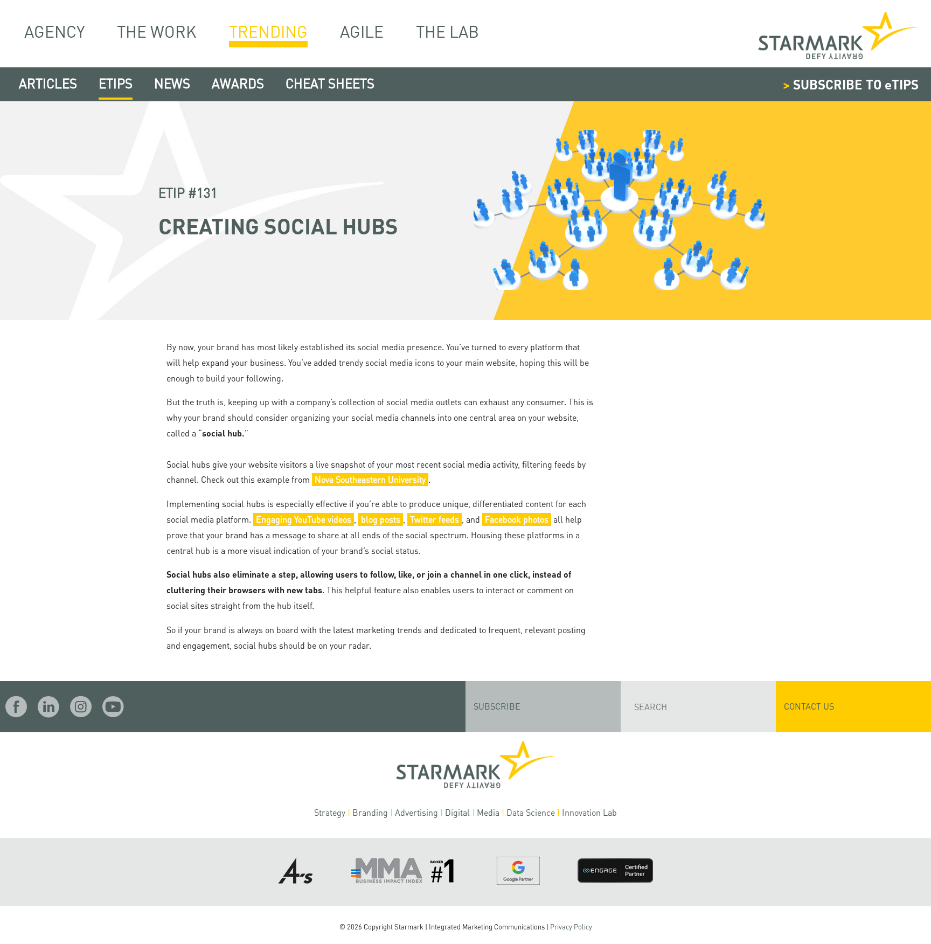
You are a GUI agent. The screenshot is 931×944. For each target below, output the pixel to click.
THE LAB (447, 31)
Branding (370, 812)
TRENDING (268, 31)
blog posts (380, 519)
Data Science (530, 812)
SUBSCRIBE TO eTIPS (851, 84)
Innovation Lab (589, 812)
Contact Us (809, 706)
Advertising (416, 812)
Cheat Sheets (330, 83)
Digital (457, 812)
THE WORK (157, 31)
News (172, 83)
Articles (48, 83)
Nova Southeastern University (370, 479)
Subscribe (497, 706)
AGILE (362, 31)
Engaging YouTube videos (303, 519)
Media (488, 812)
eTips (116, 83)
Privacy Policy (571, 926)
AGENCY (54, 31)
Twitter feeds (434, 519)
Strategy (329, 812)
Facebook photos (516, 519)
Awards (238, 83)
